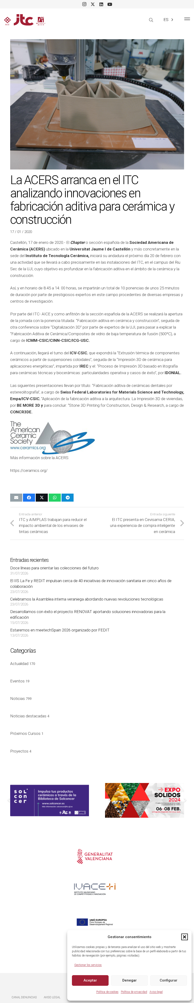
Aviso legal (156, 992)
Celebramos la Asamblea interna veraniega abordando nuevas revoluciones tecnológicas (86, 599)
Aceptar (90, 980)
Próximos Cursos (26, 733)
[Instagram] (84, 4)
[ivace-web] (94, 889)
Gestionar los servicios (88, 965)
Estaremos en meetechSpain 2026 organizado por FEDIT (60, 630)
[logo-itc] (24, 19)
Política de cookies (107, 992)
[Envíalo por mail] (16, 498)
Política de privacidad (134, 992)
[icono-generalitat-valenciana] (94, 856)
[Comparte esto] (29, 498)
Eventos (19, 681)
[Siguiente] (185, 800)
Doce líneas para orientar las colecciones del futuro (54, 568)
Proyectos (20, 751)
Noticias (20, 698)
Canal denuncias (24, 997)
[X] (92, 4)
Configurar (168, 980)
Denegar (129, 980)
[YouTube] (110, 4)
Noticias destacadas (29, 716)
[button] (184, 937)
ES (165, 19)
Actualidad (22, 663)
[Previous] (9, 800)
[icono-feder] (94, 922)
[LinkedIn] (101, 4)
